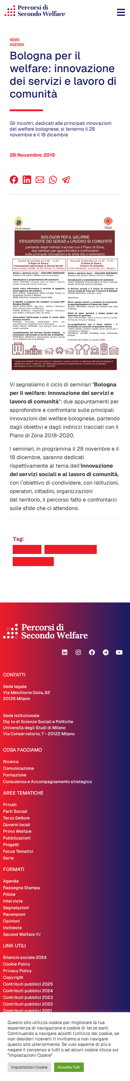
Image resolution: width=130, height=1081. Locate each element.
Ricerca (10, 761)
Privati (10, 804)
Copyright (13, 977)
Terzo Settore (16, 818)
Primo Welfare (17, 831)
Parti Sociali (15, 811)
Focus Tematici (18, 851)
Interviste (13, 901)
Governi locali (16, 824)
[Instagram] (78, 652)
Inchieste (12, 927)
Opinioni (11, 921)
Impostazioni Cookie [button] (29, 1067)
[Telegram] (105, 652)
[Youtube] (119, 652)
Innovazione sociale (70, 549)
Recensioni (14, 914)
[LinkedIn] (27, 182)
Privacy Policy (17, 970)
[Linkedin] (65, 652)
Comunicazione (18, 768)
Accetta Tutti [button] (69, 1067)
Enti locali (27, 549)
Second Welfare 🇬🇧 (22, 934)
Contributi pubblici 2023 (28, 997)
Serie (8, 858)
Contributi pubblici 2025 (28, 984)
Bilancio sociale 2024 (25, 957)
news (14, 39)
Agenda (17, 44)
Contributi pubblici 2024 (28, 990)
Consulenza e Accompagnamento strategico (47, 781)
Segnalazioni (16, 907)
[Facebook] (14, 182)
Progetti (11, 844)
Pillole (9, 894)
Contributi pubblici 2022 (28, 1004)
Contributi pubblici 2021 (27, 1010)
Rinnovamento (33, 561)
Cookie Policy (16, 964)
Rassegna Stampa (21, 887)
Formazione (14, 775)
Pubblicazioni (17, 838)
